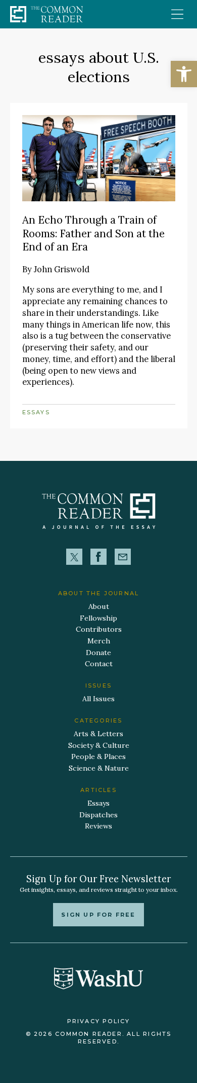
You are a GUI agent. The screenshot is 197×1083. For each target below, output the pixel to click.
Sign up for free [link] (98, 914)
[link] (184, 74)
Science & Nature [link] (99, 768)
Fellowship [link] (98, 618)
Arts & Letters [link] (98, 733)
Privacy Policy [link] (98, 1021)
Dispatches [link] (98, 814)
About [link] (98, 606)
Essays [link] (36, 412)
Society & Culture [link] (98, 745)
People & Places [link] (98, 756)
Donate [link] (98, 652)
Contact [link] (99, 663)
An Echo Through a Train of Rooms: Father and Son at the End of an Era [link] (93, 233)
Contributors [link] (99, 629)
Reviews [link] (98, 826)
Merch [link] (98, 640)
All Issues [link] (98, 698)
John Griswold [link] (61, 269)
